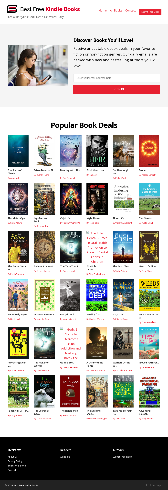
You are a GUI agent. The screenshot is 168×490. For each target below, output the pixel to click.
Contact (130, 10)
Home (103, 10)
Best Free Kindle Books (25, 485)
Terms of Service (17, 465)
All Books (116, 10)
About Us (13, 456)
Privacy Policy (15, 461)
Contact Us (14, 470)
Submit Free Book (150, 11)
